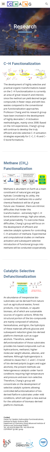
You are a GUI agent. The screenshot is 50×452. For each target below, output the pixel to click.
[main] (25, 31)
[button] (3, 4)
